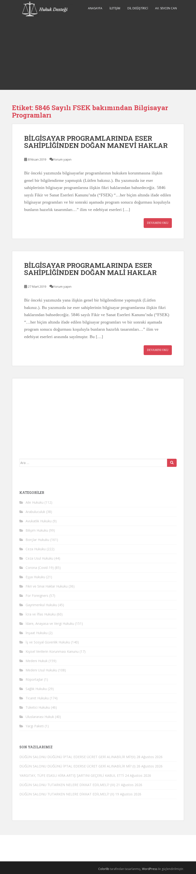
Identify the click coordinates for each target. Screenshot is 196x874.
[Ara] (172, 463)
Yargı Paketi (35, 726)
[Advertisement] (98, 54)
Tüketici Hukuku (38, 707)
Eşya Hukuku (35, 577)
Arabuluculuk (35, 511)
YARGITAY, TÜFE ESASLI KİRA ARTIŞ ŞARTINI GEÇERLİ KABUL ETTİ (71, 775)
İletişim (114, 8)
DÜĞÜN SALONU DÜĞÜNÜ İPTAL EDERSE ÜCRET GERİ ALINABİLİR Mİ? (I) (77, 766)
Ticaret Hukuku (37, 698)
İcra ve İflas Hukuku (41, 614)
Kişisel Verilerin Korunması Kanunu (52, 651)
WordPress (149, 869)
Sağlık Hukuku (36, 688)
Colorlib (103, 869)
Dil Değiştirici (137, 8)
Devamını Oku (158, 223)
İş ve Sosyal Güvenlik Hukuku (48, 642)
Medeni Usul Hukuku (41, 670)
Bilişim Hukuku (37, 530)
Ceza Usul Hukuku (39, 558)
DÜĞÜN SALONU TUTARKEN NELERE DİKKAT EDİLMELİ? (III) (67, 784)
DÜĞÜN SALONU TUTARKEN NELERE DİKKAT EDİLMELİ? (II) (66, 794)
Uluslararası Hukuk (40, 716)
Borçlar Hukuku (37, 539)
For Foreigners (37, 595)
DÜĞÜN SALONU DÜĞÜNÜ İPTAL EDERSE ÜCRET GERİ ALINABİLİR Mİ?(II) (77, 757)
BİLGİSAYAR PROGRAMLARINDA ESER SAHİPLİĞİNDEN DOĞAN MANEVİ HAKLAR (96, 142)
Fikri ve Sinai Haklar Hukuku (47, 586)
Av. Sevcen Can (166, 8)
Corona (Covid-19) (40, 567)
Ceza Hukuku (36, 549)
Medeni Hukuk (37, 660)
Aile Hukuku (35, 502)
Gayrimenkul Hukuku (41, 605)
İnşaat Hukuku (37, 633)
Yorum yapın (62, 159)
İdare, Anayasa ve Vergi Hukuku (50, 623)
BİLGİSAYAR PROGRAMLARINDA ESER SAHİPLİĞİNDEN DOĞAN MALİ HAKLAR (90, 269)
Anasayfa (95, 8)
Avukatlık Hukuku (39, 521)
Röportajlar (34, 679)
